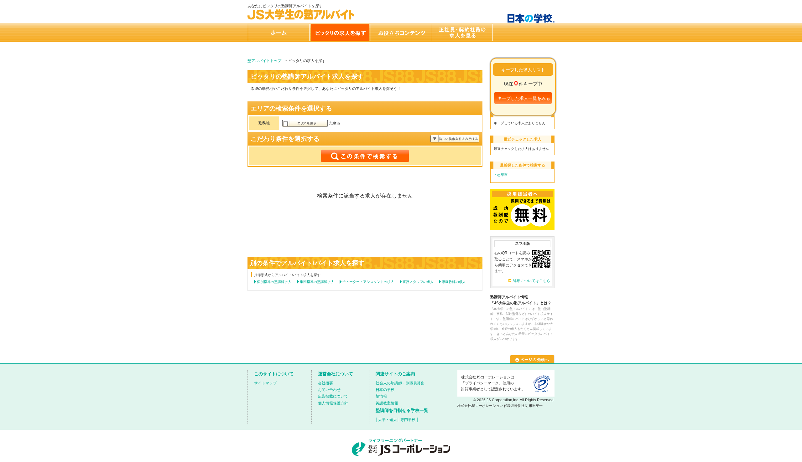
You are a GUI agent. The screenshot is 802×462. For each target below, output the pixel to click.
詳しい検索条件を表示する (454, 138)
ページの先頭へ (534, 359)
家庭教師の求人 (454, 282)
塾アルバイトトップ (264, 61)
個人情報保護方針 (333, 403)
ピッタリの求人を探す (339, 32)
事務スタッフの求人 (418, 282)
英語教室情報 (387, 403)
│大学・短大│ (387, 420)
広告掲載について (333, 396)
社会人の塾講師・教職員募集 (400, 383)
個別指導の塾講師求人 (274, 282)
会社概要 (325, 383)
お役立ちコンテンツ (401, 32)
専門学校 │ (409, 420)
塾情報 (381, 396)
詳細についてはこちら (531, 281)
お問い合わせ (329, 390)
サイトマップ (265, 383)
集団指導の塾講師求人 (317, 282)
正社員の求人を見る (462, 32)
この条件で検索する (365, 156)
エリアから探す (305, 123)
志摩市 (502, 175)
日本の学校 (385, 390)
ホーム (278, 32)
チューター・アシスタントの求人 (368, 282)
